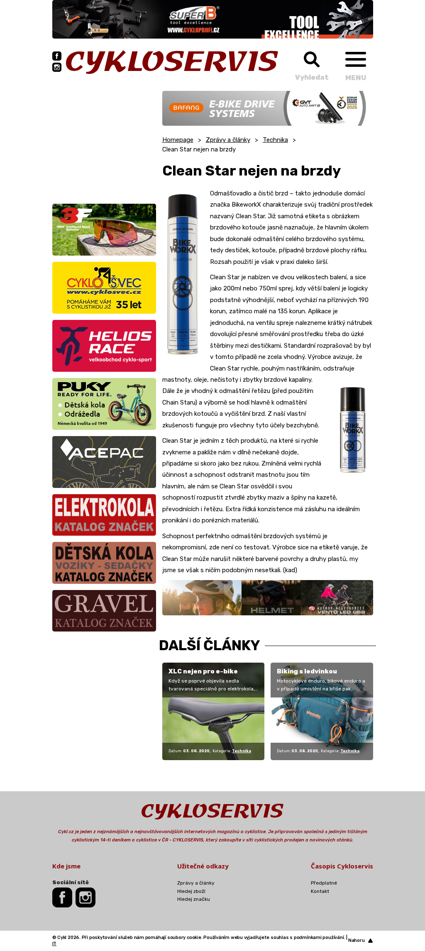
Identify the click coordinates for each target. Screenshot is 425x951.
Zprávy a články (228, 140)
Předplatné (324, 883)
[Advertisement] (104, 143)
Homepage (177, 140)
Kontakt (320, 891)
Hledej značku (193, 899)
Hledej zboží (191, 891)
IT (54, 943)
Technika (275, 140)
